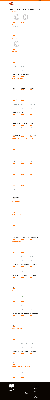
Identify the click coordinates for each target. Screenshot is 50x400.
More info (14, 22)
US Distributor (26, 393)
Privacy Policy (35, 396)
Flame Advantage (35, 395)
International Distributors (27, 392)
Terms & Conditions (36, 397)
